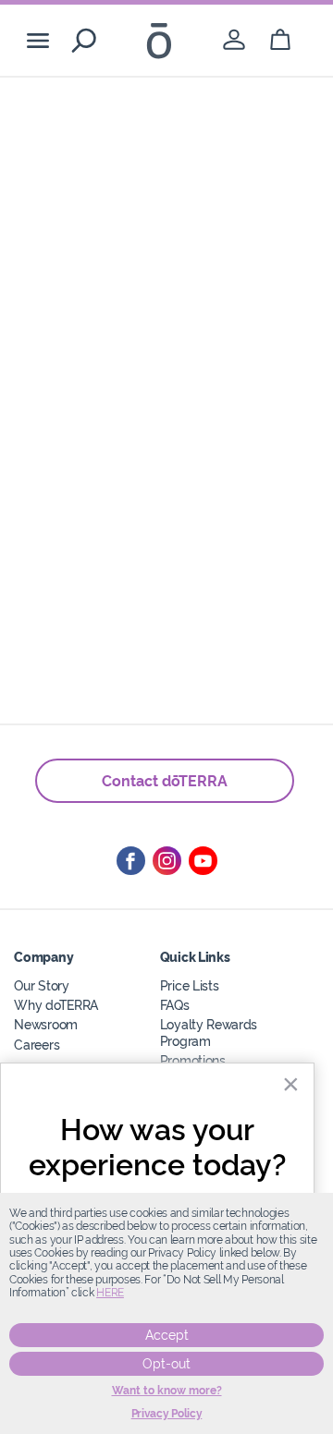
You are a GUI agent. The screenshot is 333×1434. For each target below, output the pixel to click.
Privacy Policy (167, 1413)
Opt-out (166, 1363)
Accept (167, 1335)
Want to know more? (167, 1390)
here (110, 1292)
